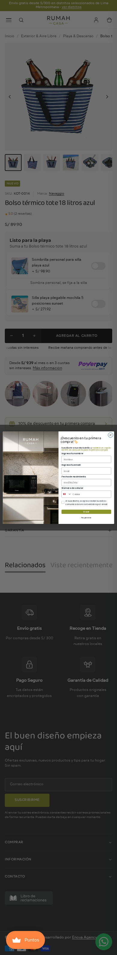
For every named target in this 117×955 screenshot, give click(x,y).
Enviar (86, 511)
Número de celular (72, 487)
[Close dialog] (110, 434)
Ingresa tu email (71, 464)
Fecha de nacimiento (74, 476)
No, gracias (86, 517)
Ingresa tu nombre (72, 453)
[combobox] (66, 494)
